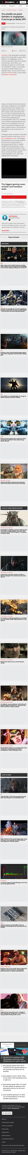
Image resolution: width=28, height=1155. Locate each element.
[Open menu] (2, 2)
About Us (4, 1119)
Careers (4, 1142)
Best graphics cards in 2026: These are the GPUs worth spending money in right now (15, 1078)
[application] (14, 167)
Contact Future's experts (8, 1122)
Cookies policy (5, 1132)
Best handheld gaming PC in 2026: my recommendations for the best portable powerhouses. (14, 1096)
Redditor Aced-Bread (9, 74)
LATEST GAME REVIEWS (20, 1045)
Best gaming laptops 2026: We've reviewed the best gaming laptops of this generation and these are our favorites (14, 1068)
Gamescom (12, 6)
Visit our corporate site (13, 1108)
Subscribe (23, 2)
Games (3, 10)
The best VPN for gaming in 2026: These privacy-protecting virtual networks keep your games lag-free (14, 1059)
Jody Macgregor (11, 23)
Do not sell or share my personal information (13, 1145)
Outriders (21, 10)
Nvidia (10, 72)
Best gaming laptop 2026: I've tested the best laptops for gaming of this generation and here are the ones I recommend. (14, 1087)
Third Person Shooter (11, 10)
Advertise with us (6, 1135)
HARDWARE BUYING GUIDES (7, 1045)
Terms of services (19, 201)
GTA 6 (20, 6)
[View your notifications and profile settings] (13, 2)
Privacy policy (5, 1129)
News (3, 23)
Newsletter (23, 50)
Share (5, 50)
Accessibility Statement (7, 1139)
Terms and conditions (7, 1125)
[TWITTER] (10, 220)
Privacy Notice (21, 202)
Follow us (16, 50)
